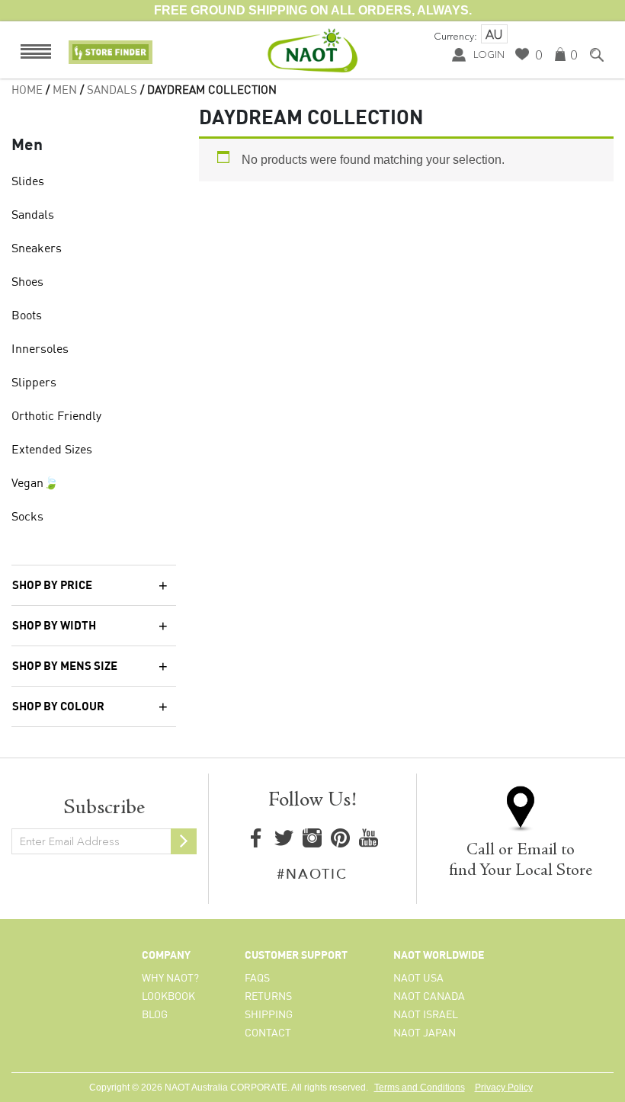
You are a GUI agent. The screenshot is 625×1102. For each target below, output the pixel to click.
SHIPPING (269, 1015)
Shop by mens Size (64, 666)
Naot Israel (425, 1015)
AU (494, 34)
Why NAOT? (170, 978)
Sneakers (36, 249)
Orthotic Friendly (56, 417)
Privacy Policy (504, 1087)
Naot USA (418, 978)
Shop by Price (52, 585)
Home (27, 90)
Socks (27, 517)
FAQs (257, 978)
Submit (184, 841)
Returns (268, 996)
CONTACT (268, 1033)
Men (65, 90)
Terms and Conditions (419, 1087)
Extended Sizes (51, 450)
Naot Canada (429, 996)
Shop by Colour (58, 707)
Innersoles (40, 350)
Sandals (112, 90)
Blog (155, 1015)
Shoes (27, 283)
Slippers (33, 383)
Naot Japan (424, 1033)
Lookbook (168, 996)
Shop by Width (54, 626)
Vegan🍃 (35, 484)
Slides (27, 182)
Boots (26, 316)
